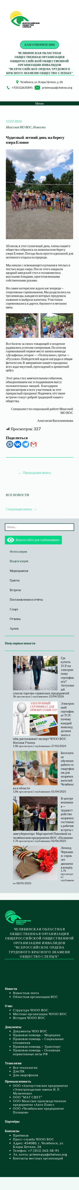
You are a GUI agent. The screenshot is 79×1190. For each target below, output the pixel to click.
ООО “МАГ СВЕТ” (27, 1097)
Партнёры (12, 1121)
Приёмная (21, 1135)
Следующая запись (19, 509)
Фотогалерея (18, 551)
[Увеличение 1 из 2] (33, 319)
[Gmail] (33, 444)
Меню (39, 103)
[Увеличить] (13, 86)
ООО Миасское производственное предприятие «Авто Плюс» (39, 1103)
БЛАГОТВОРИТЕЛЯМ (40, 44)
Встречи (15, 590)
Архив (14, 628)
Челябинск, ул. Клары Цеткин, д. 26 (41, 82)
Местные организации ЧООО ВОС (40, 1014)
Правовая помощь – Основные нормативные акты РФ (36, 1052)
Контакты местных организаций (38, 1158)
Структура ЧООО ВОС (31, 1010)
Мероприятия (19, 571)
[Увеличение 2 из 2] (68, 319)
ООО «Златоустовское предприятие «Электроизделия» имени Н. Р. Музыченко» (40, 1089)
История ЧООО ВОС (29, 1018)
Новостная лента (26, 993)
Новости (39, 127)
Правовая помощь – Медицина (37, 1035)
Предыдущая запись (37, 472)
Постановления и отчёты (26, 599)
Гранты (15, 580)
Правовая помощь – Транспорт (37, 1046)
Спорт (14, 609)
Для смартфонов (25, 1075)
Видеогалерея (19, 561)
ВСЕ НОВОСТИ (17, 495)
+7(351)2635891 (22, 87)
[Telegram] (25, 444)
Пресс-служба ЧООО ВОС (33, 1139)
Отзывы (15, 618)
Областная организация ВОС (35, 997)
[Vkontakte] (17, 444)
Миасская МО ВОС (19, 127)
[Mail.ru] (9, 444)
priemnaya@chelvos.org (57, 87)
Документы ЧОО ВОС (30, 1031)
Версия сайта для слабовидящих (37, 540)
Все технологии (25, 1067)
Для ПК (19, 1071)
